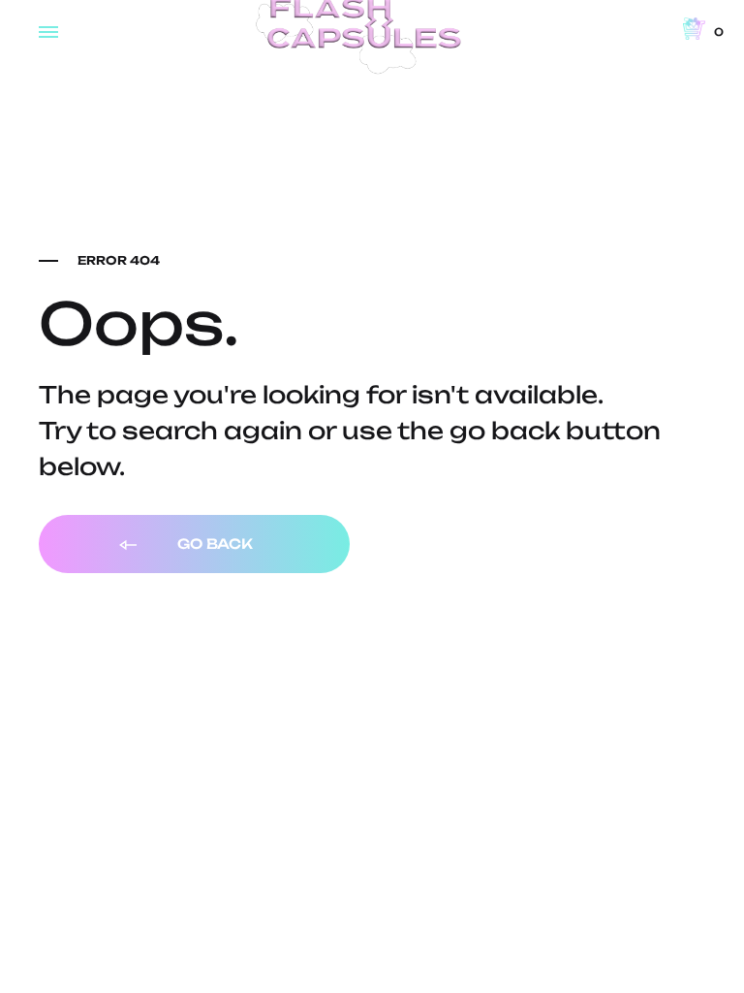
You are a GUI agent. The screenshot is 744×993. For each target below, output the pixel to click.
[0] (694, 29)
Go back (213, 543)
